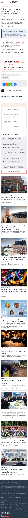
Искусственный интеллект (10, 122)
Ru (15, 500)
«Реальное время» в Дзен (14, 90)
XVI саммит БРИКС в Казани (11, 110)
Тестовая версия (5, 513)
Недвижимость (5, 255)
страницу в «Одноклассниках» (9, 65)
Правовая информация (6, 504)
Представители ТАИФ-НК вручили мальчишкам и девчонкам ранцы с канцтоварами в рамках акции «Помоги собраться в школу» (13, 443)
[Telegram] (12, 84)
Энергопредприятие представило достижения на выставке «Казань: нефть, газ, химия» (13, 414)
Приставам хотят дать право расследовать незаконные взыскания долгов (14, 148)
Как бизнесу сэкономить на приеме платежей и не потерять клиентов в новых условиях (13, 472)
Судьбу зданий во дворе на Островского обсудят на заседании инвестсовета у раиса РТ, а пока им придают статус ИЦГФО (13, 199)
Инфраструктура (14, 74)
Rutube (6, 69)
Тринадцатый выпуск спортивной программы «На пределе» (13, 293)
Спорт (2, 287)
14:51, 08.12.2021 (5, 16)
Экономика (4, 317)
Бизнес (3, 223)
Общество (4, 7)
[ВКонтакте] (4, 84)
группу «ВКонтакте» (14, 63)
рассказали (4, 25)
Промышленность (5, 410)
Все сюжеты (15, 126)
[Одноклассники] (6, 84)
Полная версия (5, 512)
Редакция (3, 500)
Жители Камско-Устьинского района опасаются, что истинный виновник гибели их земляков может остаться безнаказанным (13, 384)
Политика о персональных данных (6, 507)
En (17, 500)
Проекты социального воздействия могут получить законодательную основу (13, 157)
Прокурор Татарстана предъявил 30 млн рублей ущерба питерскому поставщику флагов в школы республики (13, 230)
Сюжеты (6, 105)
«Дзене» (11, 69)
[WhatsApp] (9, 84)
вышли (23, 43)
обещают (9, 50)
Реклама (3, 502)
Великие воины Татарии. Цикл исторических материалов (11, 116)
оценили (20, 42)
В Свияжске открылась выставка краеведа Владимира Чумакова (12, 143)
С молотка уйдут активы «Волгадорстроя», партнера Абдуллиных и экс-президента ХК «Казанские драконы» (13, 261)
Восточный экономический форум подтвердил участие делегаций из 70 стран (13, 166)
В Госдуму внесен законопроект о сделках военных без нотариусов (12, 139)
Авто (2, 378)
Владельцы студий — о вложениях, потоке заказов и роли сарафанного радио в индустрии (14, 353)
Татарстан (5, 77)
